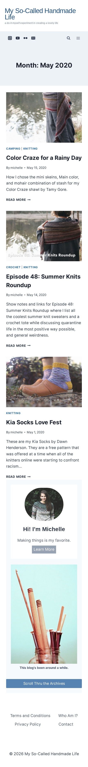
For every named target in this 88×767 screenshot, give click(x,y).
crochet (13, 267)
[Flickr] (25, 38)
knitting (30, 148)
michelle (16, 168)
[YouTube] (18, 38)
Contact (66, 724)
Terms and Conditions (30, 715)
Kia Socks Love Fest (34, 422)
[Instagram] (10, 38)
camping (13, 148)
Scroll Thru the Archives (44, 683)
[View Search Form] (68, 38)
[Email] (33, 38)
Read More (18, 200)
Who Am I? (68, 715)
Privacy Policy (28, 724)
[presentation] (44, 117)
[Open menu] (78, 38)
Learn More (44, 549)
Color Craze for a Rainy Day (44, 157)
